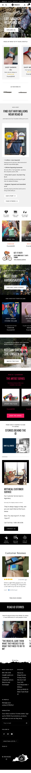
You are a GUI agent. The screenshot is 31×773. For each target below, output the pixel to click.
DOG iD (9, 1)
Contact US (11, 528)
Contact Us (5, 677)
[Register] (26, 723)
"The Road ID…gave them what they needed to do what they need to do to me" (13, 644)
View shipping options (20, 259)
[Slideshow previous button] (2, 571)
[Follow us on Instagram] (8, 734)
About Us (20, 673)
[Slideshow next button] (28, 571)
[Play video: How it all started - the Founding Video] (16, 450)
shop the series (15, 415)
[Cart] (28, 5)
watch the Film (13, 361)
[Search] (6, 5)
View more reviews (15, 598)
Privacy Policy (21, 677)
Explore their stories (15, 287)
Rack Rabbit (28, 1)
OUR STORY (10, 196)
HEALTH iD (15, 1)
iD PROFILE (21, 1)
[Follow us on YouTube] (12, 734)
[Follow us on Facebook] (4, 734)
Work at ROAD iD (22, 689)
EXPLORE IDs (11, 30)
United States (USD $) (9, 741)
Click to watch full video (15, 141)
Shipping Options (7, 680)
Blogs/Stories (21, 675)
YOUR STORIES (11, 201)
